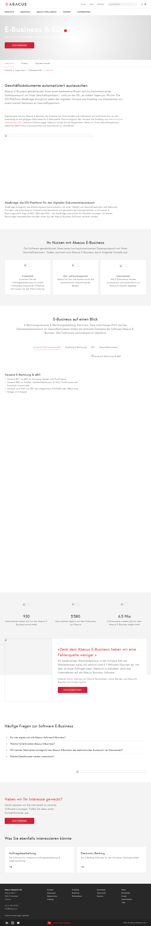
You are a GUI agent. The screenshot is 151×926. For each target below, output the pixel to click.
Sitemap (50, 899)
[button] (75, 737)
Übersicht (9, 63)
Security (100, 896)
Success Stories (42, 63)
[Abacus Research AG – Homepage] (15, 4)
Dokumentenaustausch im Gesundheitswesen (44, 553)
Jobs (91, 4)
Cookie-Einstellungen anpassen (17, 916)
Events (24, 63)
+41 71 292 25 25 (11, 906)
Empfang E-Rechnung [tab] (75, 347)
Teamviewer (101, 893)
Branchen (25, 12)
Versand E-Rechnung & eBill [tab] (47, 347)
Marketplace (77, 896)
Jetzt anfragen (19, 45)
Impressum (51, 893)
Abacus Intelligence (47, 12)
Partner (67, 12)
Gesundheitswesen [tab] (108, 347)
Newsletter (126, 893)
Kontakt (101, 4)
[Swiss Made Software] (59, 922)
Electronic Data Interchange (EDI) (44, 496)
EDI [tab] (93, 347)
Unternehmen (83, 12)
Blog (83, 4)
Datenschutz (52, 896)
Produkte (9, 12)
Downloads (101, 890)
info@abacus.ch (11, 909)
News (124, 890)
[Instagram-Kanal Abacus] (12, 923)
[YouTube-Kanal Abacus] (18, 923)
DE (142, 4)
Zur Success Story (72, 690)
